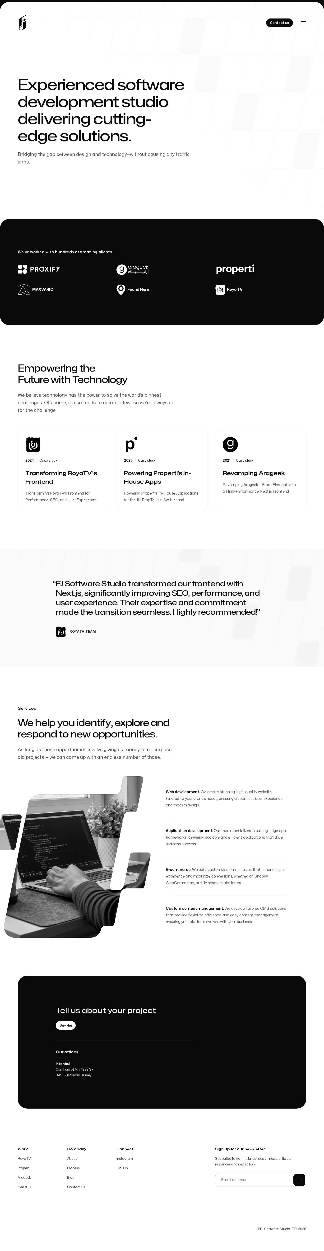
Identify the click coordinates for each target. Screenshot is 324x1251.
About (72, 1158)
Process (73, 1168)
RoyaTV (24, 1158)
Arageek (24, 1177)
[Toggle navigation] (303, 23)
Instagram (124, 1158)
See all (24, 1187)
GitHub (122, 1168)
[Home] (22, 22)
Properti (24, 1168)
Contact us (76, 1187)
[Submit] (299, 1180)
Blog (70, 1177)
